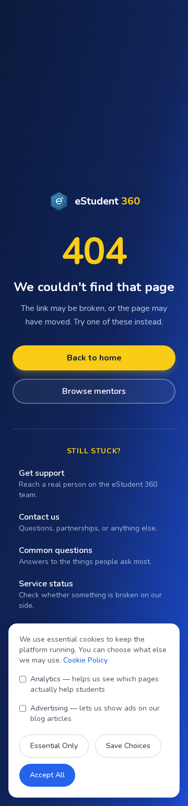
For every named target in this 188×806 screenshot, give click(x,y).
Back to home (94, 358)
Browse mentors (94, 391)
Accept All (47, 775)
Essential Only (54, 746)
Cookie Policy (85, 660)
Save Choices (128, 746)
